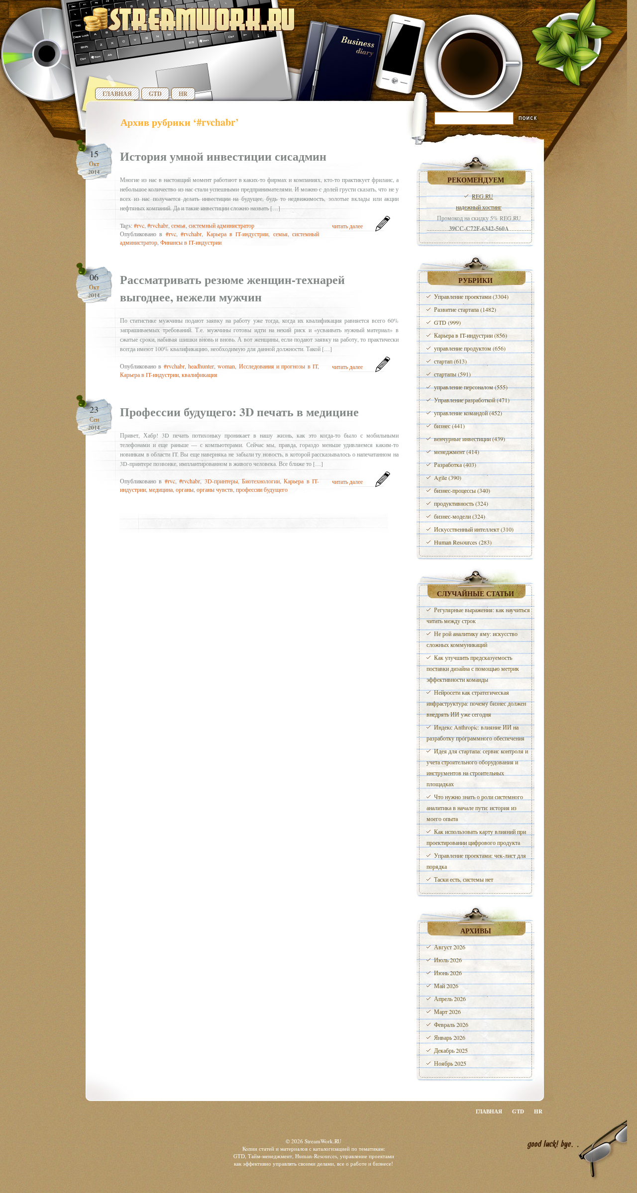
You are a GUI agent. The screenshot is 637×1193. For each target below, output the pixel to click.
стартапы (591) (452, 374)
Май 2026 (446, 986)
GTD (155, 94)
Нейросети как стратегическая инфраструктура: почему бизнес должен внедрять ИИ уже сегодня (476, 703)
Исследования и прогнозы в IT (278, 366)
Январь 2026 (449, 1037)
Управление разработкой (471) (472, 400)
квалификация (199, 374)
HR (183, 94)
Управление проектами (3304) (471, 296)
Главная (117, 94)
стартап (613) (450, 361)
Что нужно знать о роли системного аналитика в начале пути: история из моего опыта (474, 808)
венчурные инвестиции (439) (469, 439)
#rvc (139, 225)
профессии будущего (262, 489)
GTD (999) (447, 322)
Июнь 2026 (448, 973)
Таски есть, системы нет (463, 879)
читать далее (347, 226)
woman (226, 366)
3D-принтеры (221, 481)
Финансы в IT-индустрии (190, 242)
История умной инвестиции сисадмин (223, 156)
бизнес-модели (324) (459, 516)
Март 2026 (447, 1011)
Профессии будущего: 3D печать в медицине (239, 411)
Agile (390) (447, 477)
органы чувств (215, 489)
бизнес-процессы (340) (462, 490)
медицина (161, 489)
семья (178, 225)
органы (185, 489)
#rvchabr (157, 225)
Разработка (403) (455, 464)
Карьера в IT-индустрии (238, 234)
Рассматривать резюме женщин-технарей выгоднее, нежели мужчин (232, 288)
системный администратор (221, 225)
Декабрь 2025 (451, 1050)
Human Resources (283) (463, 542)
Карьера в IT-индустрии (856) (470, 335)
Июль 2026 (448, 960)
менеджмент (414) (456, 452)
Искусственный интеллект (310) (474, 529)
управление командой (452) (468, 413)
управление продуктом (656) (470, 348)
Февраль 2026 (451, 1024)
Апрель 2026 (450, 999)
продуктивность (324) (461, 503)
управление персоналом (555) (471, 387)
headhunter (201, 366)
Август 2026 (449, 947)
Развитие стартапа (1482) (465, 309)
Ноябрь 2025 (450, 1063)
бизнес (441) (449, 426)
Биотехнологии (261, 481)
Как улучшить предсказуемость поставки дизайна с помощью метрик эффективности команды (472, 668)
